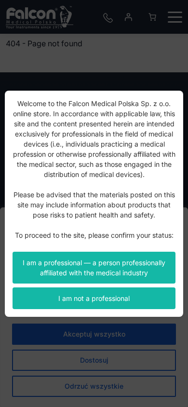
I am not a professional (94, 298)
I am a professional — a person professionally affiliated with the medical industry (94, 267)
